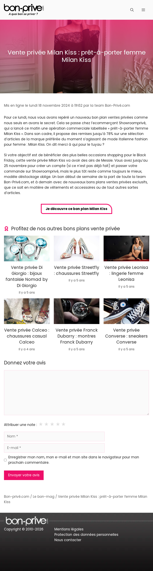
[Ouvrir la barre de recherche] (132, 10)
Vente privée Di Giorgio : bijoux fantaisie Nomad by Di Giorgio (27, 276)
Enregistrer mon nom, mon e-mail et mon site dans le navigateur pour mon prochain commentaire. (73, 460)
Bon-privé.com (16, 496)
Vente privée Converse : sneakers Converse (126, 336)
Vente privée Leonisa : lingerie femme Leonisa (126, 273)
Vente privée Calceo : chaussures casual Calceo (26, 336)
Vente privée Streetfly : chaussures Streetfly (76, 270)
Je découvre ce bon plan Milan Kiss (76, 208)
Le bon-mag (43, 496)
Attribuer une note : (20, 424)
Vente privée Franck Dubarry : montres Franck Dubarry (77, 336)
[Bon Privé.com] (24, 9)
